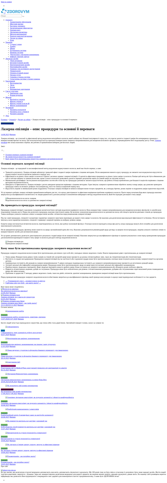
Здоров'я (12, 120)
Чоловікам (9, 108)
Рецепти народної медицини (21, 36)
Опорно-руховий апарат (19, 73)
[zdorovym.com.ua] (8, 470)
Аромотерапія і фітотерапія (20, 22)
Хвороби (8, 42)
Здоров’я (8, 20)
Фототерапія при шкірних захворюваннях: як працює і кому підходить (28, 344)
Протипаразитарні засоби (20, 65)
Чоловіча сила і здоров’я (19, 112)
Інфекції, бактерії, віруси (19, 57)
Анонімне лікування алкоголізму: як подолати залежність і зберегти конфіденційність (34, 403)
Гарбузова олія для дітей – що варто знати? (23, 283)
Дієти (12, 85)
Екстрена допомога (17, 26)
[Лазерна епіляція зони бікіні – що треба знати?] (12, 301)
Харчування (10, 81)
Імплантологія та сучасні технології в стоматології (20, 439)
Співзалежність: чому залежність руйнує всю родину (21, 333)
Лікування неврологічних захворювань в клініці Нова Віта (24, 380)
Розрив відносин (16, 95)
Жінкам (8, 97)
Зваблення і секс (16, 93)
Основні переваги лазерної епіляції (19, 155)
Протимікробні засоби (18, 67)
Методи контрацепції (18, 34)
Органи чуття (15, 75)
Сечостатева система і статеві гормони (25, 79)
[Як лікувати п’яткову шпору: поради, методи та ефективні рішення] (32, 444)
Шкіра (12, 48)
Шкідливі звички (16, 24)
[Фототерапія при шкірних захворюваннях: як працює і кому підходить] (22, 338)
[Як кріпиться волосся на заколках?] (10, 289)
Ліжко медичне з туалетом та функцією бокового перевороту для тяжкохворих (31, 356)
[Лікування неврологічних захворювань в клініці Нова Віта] (21, 374)
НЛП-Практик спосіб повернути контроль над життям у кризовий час (28, 427)
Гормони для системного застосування (25, 69)
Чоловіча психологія (18, 110)
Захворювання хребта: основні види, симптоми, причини (23, 317)
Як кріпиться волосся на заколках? (14, 291)
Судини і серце (16, 44)
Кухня (12, 87)
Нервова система (16, 52)
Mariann (13, 135)
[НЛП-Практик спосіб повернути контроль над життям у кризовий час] (26, 421)
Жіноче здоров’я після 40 (19, 103)
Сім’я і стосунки (11, 91)
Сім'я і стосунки (7, 389)
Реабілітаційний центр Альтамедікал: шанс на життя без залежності (27, 415)
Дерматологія (15, 71)
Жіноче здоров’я (16, 101)
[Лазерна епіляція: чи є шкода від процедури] (10, 295)
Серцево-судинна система (20, 77)
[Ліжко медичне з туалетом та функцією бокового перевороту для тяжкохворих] (36, 350)
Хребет (13, 46)
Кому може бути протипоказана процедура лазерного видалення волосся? (34, 159)
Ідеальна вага (15, 30)
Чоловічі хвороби (17, 114)
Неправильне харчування (20, 89)
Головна (4, 120)
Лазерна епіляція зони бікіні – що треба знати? (19, 303)
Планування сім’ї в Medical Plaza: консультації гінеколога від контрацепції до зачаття (34, 368)
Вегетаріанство (16, 83)
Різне (12, 40)
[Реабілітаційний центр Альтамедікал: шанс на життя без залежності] (22, 409)
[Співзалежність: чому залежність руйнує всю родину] (12, 327)
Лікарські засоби (11, 59)
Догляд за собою (16, 38)
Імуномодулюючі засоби (19, 63)
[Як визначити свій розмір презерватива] (21, 386)
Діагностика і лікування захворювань (24, 55)
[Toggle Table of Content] (2, 151)
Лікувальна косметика (18, 32)
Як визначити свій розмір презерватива (16, 391)
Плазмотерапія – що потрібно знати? (15, 462)
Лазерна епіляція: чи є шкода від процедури (18, 297)
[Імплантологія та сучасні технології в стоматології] (25, 433)
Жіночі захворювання (18, 106)
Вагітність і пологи (17, 99)
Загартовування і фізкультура (21, 28)
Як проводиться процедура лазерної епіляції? (23, 157)
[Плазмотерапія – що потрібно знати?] (20, 456)
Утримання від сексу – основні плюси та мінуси (25, 281)
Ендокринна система (18, 50)
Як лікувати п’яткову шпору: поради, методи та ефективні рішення (27, 450)
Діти (7, 116)
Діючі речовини (16, 61)
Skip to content (6, 2)
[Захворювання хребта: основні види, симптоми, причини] (14, 311)
